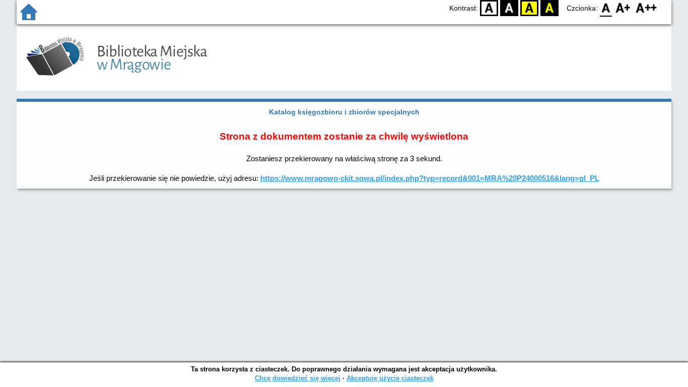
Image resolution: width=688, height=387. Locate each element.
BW (509, 8)
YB (529, 8)
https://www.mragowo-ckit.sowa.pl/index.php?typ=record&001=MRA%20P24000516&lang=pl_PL (429, 178)
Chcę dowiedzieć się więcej (297, 378)
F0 (606, 8)
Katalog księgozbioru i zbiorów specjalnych (344, 112)
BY (549, 8)
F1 (623, 8)
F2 (646, 8)
